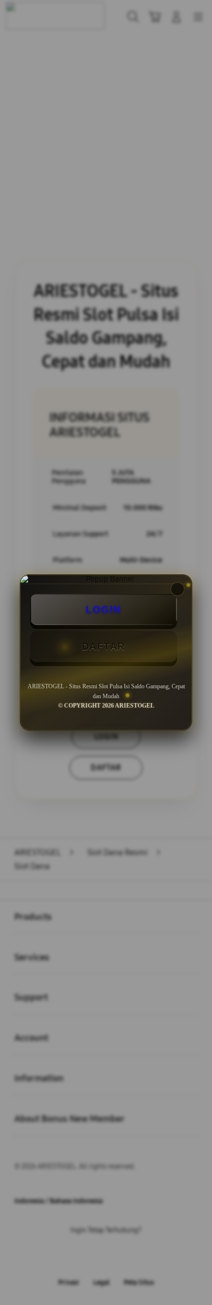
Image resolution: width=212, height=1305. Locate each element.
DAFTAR (103, 646)
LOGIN (103, 609)
